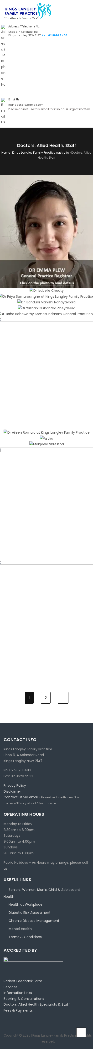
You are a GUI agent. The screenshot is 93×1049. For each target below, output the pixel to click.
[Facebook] (1, 1038)
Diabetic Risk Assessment (30, 912)
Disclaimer (12, 791)
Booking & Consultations (24, 998)
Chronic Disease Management (34, 920)
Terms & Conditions (25, 937)
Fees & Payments (18, 1010)
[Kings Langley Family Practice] (28, 11)
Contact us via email (21, 797)
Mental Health (20, 928)
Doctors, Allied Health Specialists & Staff (37, 1004)
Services (10, 987)
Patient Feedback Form (23, 981)
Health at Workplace (25, 904)
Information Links (18, 992)
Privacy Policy (15, 785)
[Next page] (63, 698)
